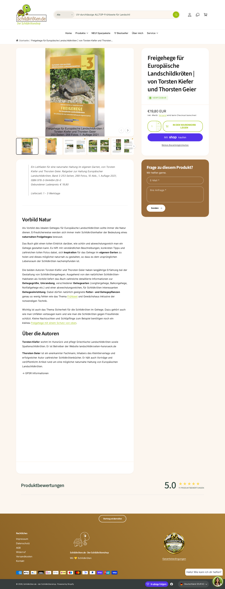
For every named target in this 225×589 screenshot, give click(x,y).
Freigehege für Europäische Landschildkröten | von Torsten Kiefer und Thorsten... (72, 40)
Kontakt (20, 560)
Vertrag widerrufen (112, 518)
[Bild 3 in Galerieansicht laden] (75, 146)
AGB (18, 547)
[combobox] (127, 15)
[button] (206, 15)
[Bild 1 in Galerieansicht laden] (27, 146)
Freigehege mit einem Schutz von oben (53, 322)
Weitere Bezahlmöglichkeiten (175, 145)
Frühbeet (72, 296)
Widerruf (21, 552)
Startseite (24, 40)
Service (151, 33)
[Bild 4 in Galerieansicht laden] (99, 146)
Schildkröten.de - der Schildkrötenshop (39, 584)
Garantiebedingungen (174, 558)
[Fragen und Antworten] (198, 15)
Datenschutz (23, 543)
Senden (155, 208)
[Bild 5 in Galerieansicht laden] (122, 146)
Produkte (80, 33)
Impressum (22, 538)
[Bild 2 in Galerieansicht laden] (51, 146)
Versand (162, 115)
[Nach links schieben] (121, 130)
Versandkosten (24, 556)
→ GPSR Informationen (35, 373)
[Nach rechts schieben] (127, 130)
